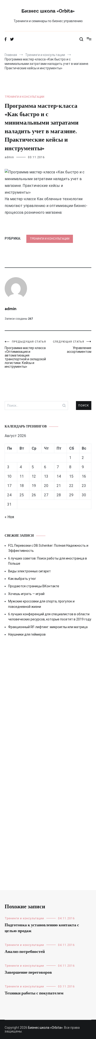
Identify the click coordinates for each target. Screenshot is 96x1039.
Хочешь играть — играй (26, 594)
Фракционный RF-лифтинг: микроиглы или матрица (48, 627)
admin (9, 157)
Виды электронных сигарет (29, 571)
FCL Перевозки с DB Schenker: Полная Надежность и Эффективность (48, 548)
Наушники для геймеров (27, 634)
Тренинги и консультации (24, 96)
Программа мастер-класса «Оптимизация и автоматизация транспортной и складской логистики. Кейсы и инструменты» (25, 354)
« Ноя (9, 517)
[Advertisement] (48, 699)
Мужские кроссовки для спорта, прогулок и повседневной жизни (41, 603)
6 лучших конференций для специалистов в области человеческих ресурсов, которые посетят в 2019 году (49, 616)
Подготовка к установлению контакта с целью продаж (42, 928)
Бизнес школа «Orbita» (48, 11)
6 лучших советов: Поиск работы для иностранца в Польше (47, 560)
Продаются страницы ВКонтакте (33, 586)
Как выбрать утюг (22, 579)
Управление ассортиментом (72, 346)
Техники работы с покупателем (34, 993)
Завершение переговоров (28, 972)
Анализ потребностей (25, 951)
